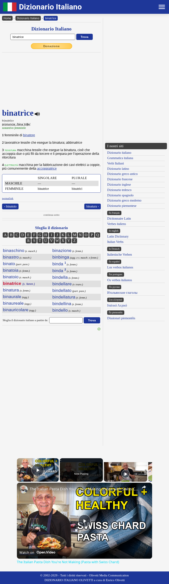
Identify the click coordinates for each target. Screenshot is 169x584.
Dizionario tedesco (119, 190)
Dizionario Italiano (28, 18)
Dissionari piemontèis (121, 318)
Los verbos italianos (120, 267)
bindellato (62, 290)
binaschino (13, 250)
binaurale (12, 296)
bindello (60, 310)
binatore (29, 135)
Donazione (51, 46)
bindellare (62, 283)
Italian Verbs (115, 242)
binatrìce (50, 18)
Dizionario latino (118, 168)
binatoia (11, 270)
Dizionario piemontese (121, 205)
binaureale (13, 303)
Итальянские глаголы (122, 292)
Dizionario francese (120, 179)
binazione (62, 250)
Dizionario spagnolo (120, 195)
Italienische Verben (119, 254)
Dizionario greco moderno (124, 200)
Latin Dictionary (118, 236)
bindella (60, 277)
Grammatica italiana (120, 158)
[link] (23, 489)
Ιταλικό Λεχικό (117, 305)
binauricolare (15, 309)
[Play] (125, 474)
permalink (7, 198)
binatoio (11, 276)
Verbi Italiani (115, 163)
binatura (11, 290)
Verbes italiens (116, 224)
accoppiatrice (47, 168)
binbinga (60, 257)
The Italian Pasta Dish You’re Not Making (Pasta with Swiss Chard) (84, 488)
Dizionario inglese (119, 184)
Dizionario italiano (119, 152)
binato (9, 263)
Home (7, 18)
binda (59, 263)
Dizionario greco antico (122, 174)
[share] (144, 487)
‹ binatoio (10, 206)
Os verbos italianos (119, 280)
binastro (11, 257)
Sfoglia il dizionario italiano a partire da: (25, 320)
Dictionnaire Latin (119, 218)
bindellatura (63, 297)
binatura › (92, 206)
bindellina (61, 303)
